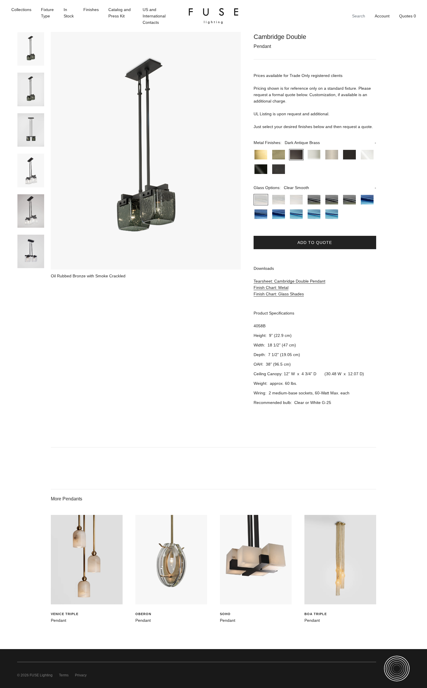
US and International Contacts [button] (154, 16)
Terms (64, 675)
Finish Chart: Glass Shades (279, 294)
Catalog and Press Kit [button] (119, 12)
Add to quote (314, 242)
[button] (315, 142)
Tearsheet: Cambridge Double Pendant (289, 281)
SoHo (225, 614)
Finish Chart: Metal (271, 287)
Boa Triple (315, 614)
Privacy (81, 675)
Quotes (407, 16)
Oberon (143, 614)
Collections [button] (21, 9)
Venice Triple (64, 614)
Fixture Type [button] (47, 12)
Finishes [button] (91, 9)
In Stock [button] (69, 12)
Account (382, 16)
